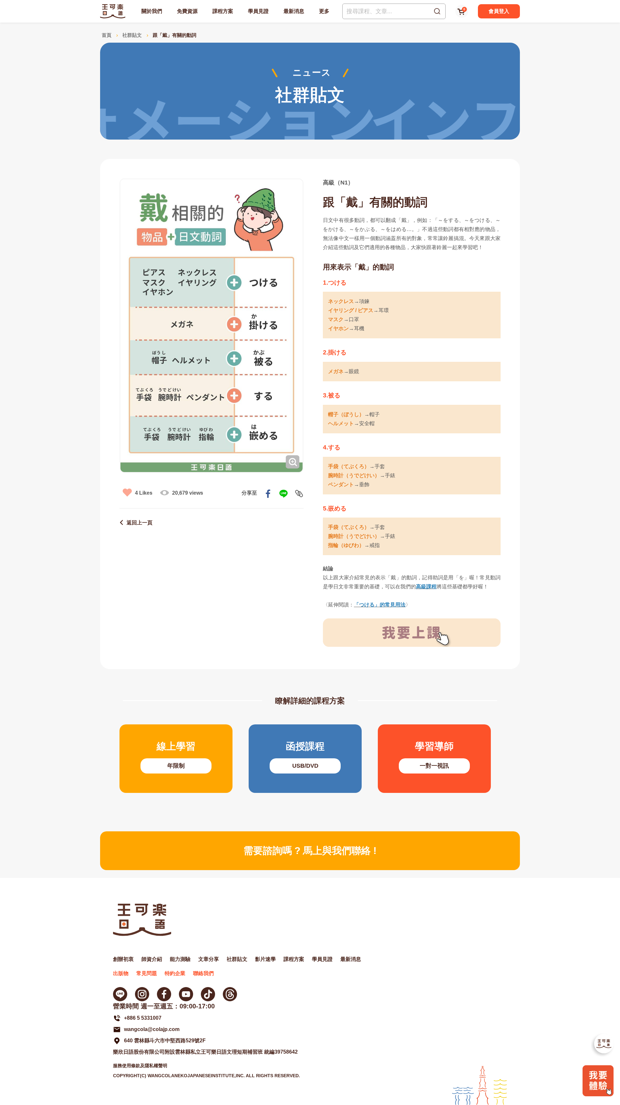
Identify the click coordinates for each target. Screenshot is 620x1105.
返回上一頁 (139, 522)
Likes (143, 493)
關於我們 (151, 11)
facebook (268, 493)
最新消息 (294, 11)
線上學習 (175, 758)
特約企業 (175, 973)
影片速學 (265, 959)
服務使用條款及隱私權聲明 (140, 1065)
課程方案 (222, 11)
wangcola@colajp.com (152, 1029)
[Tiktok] (208, 994)
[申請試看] (598, 1094)
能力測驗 (180, 959)
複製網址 (299, 493)
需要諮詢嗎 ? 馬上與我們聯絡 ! (310, 850)
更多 (324, 11)
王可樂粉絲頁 (164, 994)
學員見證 (258, 11)
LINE (283, 493)
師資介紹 (151, 959)
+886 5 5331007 (142, 1018)
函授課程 (305, 758)
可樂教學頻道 (186, 994)
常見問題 (146, 973)
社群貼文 (132, 35)
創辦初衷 (123, 959)
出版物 (121, 973)
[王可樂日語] (112, 11)
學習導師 (434, 758)
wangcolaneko (142, 994)
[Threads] (230, 994)
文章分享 (208, 959)
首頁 (106, 35)
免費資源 (187, 11)
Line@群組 (120, 994)
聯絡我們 (203, 973)
